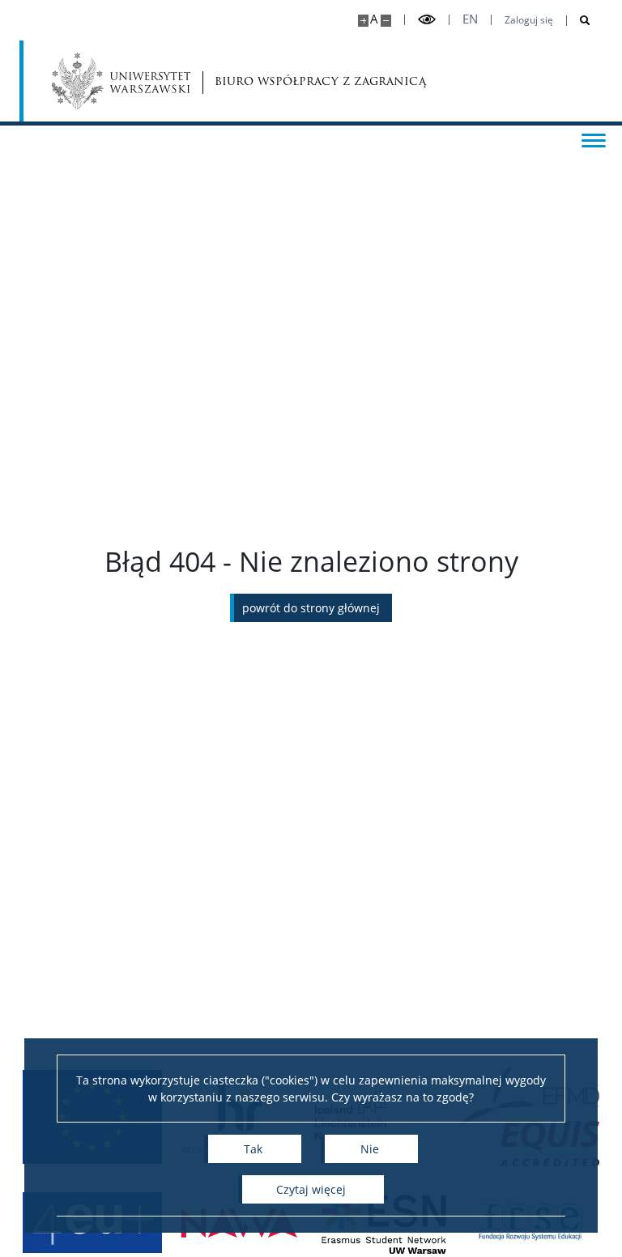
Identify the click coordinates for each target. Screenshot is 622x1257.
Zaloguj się (529, 20)
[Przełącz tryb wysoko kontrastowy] (427, 20)
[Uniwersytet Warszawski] (121, 81)
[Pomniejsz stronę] (386, 21)
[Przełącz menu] (593, 139)
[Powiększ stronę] (363, 21)
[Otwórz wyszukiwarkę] (579, 20)
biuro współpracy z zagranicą (272, 81)
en (470, 19)
